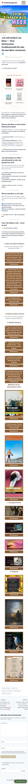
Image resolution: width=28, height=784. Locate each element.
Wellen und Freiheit (6, 693)
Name (3, 741)
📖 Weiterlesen (14, 264)
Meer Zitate (14, 688)
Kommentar (4, 723)
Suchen (3, 768)
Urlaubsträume (17, 690)
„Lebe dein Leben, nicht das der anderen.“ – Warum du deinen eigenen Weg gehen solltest (21, 704)
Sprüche (4, 35)
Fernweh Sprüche (6, 688)
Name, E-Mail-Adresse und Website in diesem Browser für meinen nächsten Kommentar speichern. (14, 752)
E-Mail (3, 748)
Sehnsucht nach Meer (7, 690)
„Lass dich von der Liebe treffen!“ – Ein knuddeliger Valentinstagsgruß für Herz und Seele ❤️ (5, 704)
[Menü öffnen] (23, 2)
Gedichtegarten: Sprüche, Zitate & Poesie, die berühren (13, 763)
